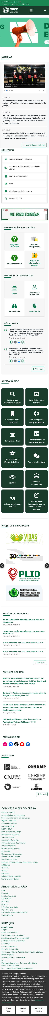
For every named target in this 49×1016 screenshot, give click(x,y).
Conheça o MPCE (8, 812)
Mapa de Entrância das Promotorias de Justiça (19, 862)
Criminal (4, 893)
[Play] (11, 342)
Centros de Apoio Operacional (13, 843)
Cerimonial (5, 851)
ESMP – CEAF (6, 829)
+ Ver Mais (40, 662)
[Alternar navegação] (31, 10)
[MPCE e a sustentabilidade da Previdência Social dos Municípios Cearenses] (24, 593)
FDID (3, 960)
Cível (3, 890)
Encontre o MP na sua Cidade (13, 957)
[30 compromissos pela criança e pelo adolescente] (24, 556)
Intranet (6, 4)
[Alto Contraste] (20, 2)
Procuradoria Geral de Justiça (13, 815)
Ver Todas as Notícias (35, 145)
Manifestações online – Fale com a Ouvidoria (19, 963)
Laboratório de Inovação (11, 876)
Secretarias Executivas (10, 840)
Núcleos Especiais (8, 845)
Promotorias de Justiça (10, 834)
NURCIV (4, 870)
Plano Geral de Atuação (10, 857)
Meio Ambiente (7, 910)
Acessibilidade (7, 927)
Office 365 (25, 4)
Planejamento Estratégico (11, 854)
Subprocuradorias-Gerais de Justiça (15, 818)
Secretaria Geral (7, 837)
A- (16, 2)
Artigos (4, 930)
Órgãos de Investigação (10, 848)
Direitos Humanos (8, 896)
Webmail (14, 4)
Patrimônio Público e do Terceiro (14, 912)
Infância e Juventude (9, 907)
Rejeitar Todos (23, 1009)
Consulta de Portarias (10, 949)
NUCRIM (4, 868)
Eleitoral (4, 904)
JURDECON (5, 865)
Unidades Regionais (9, 859)
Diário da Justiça (7, 955)
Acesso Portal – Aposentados (12, 935)
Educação (5, 901)
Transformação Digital (10, 879)
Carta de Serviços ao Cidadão (13, 941)
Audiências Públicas (9, 932)
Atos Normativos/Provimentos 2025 (15, 938)
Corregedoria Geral (9, 823)
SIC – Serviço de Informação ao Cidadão (17, 968)
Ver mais (39, 369)
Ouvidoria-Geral (7, 826)
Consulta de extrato (9, 946)
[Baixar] (19, 342)
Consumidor (6, 899)
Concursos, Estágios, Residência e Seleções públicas (22, 952)
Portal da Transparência (10, 966)
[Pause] (15, 342)
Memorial (5, 873)
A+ (12, 2)
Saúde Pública (7, 915)
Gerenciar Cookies (39, 1009)
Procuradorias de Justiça (11, 832)
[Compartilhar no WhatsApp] (23, 342)
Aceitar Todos (9, 1009)
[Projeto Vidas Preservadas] (24, 538)
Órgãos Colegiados (8, 821)
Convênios (5, 943)
